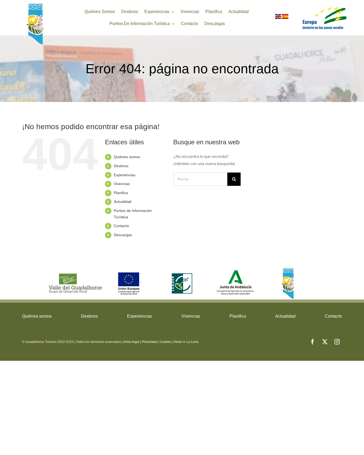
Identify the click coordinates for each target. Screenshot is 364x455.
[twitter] (325, 342)
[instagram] (337, 342)
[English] (278, 17)
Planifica (121, 193)
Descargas (123, 235)
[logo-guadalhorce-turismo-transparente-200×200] (36, 4)
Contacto (121, 226)
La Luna (193, 342)
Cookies (166, 342)
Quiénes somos (127, 157)
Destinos (121, 166)
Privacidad (149, 342)
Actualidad (122, 201)
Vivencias (122, 184)
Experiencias (124, 175)
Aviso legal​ (131, 342)
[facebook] (312, 342)
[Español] (285, 17)
